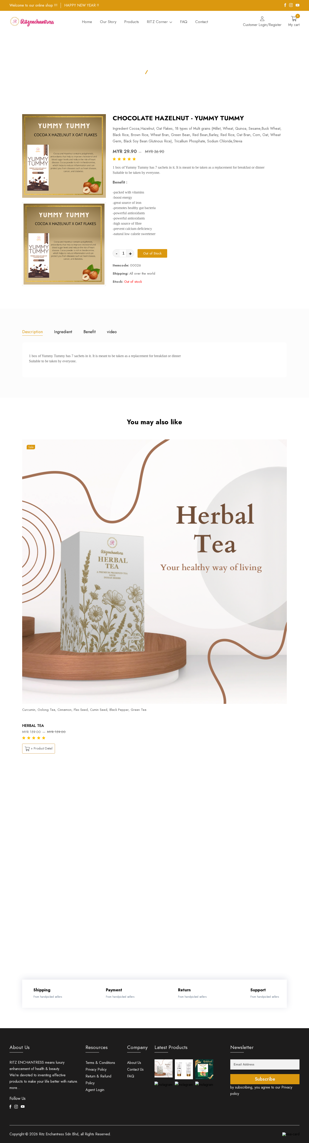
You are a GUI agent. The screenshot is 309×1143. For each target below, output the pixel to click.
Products (131, 21)
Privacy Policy (96, 1069)
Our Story (108, 21)
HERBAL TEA (33, 725)
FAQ (183, 21)
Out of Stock (152, 253)
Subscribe (265, 1079)
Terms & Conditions (100, 1062)
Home (87, 21)
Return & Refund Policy (98, 1080)
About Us (134, 1062)
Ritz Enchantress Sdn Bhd (58, 1134)
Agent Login (95, 1089)
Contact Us (135, 1069)
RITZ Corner (158, 21)
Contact (201, 21)
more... (15, 1087)
